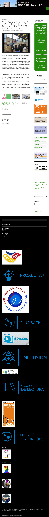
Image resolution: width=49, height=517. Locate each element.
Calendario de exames (6, 234)
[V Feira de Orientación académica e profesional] (16, 96)
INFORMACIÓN (42, 65)
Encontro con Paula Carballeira (8, 120)
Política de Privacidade (5, 515)
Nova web (36, 177)
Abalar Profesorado (5, 228)
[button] (13, 49)
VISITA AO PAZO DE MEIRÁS (39, 182)
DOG (3, 243)
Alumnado (4, 18)
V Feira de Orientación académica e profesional (16, 101)
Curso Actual (16, 18)
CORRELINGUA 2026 (38, 180)
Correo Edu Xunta (5, 240)
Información (41, 42)
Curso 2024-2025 (10, 18)
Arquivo (3, 246)
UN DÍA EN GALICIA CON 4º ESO (8, 124)
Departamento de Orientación (17, 30)
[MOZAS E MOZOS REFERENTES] (26, 96)
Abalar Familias (5, 233)
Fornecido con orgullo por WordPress (16, 515)
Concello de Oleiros (6, 114)
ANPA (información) (5, 236)
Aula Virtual (4, 229)
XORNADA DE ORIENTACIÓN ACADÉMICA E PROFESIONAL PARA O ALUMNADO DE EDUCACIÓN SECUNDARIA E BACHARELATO (6, 103)
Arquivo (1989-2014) (38, 211)
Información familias (6, 235)
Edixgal (3, 230)
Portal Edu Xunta (5, 241)
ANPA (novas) (4, 237)
